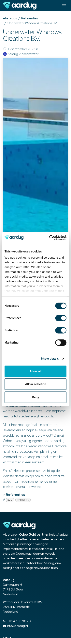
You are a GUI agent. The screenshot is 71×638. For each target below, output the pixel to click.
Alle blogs (10, 18)
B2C (9, 499)
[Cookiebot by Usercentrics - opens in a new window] (50, 237)
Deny (35, 397)
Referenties (29, 18)
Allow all (35, 371)
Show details (50, 358)
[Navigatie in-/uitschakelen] (64, 6)
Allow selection (35, 384)
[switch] (60, 318)
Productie (23, 499)
